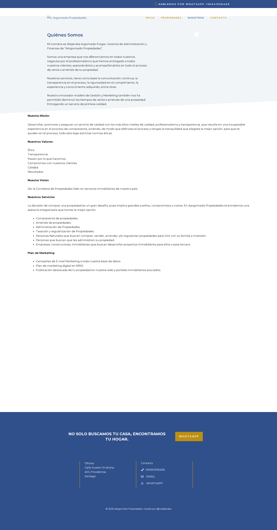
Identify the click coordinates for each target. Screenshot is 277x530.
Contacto (218, 17)
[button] (22, 340)
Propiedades (171, 17)
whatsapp (189, 436)
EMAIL (150, 476)
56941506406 (156, 469)
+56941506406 (218, 4)
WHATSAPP (154, 483)
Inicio (150, 17)
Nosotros (196, 17)
